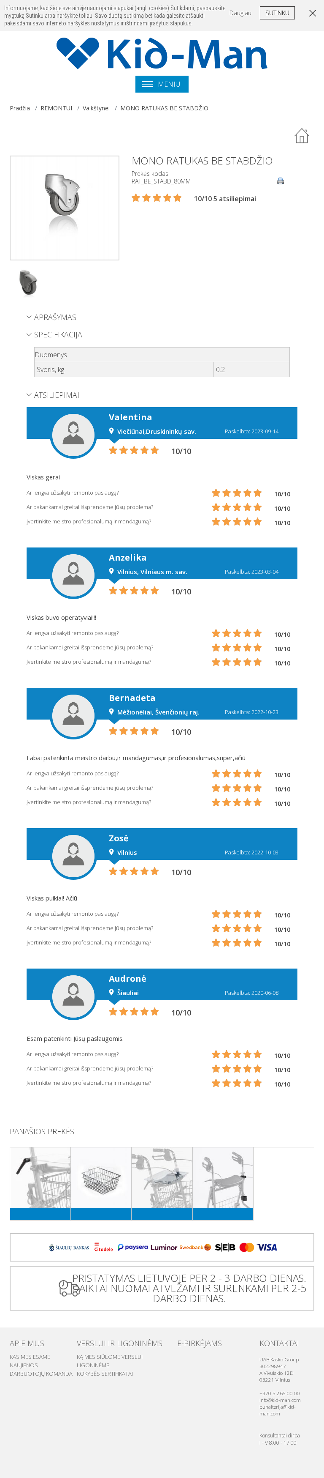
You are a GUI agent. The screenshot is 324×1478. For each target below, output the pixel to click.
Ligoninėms (93, 1365)
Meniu (168, 84)
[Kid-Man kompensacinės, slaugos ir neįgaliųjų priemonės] (162, 53)
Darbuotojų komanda (41, 1373)
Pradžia (20, 108)
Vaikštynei (96, 108)
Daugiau (240, 13)
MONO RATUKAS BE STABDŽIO (164, 108)
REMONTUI (56, 108)
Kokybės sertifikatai (105, 1373)
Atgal (302, 136)
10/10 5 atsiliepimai (225, 198)
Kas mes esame (30, 1356)
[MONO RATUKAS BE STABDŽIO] (65, 207)
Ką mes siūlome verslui (110, 1356)
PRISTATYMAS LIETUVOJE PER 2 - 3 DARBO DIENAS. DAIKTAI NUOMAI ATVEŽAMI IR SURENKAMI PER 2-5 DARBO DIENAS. (189, 1288)
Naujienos (24, 1365)
